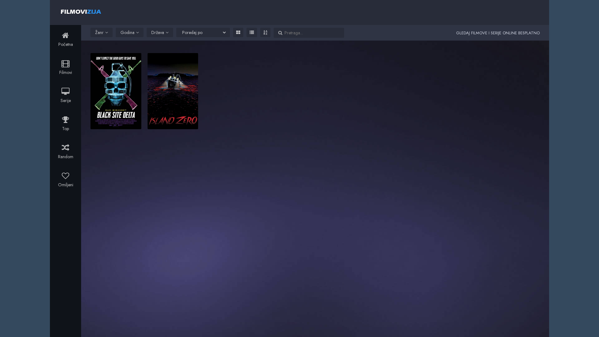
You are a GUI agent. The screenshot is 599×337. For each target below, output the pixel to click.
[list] (251, 32)
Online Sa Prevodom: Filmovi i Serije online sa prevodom (81, 11)
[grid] (238, 32)
